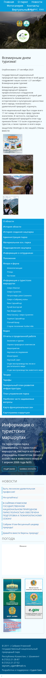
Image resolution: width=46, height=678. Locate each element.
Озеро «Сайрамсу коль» (17, 299)
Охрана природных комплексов (21, 344)
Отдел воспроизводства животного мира (25, 370)
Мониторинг (12, 356)
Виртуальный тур (23, 9)
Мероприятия (13, 348)
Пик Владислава (14, 311)
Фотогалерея (15, 5)
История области (12, 226)
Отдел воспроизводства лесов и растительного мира (21, 364)
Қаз (30, 9)
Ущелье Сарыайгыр (16, 318)
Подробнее (9, 469)
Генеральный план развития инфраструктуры (18, 387)
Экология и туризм (15, 340)
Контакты (33, 5)
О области (8, 221)
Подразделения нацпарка (17, 247)
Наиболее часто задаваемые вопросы (18, 400)
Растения (11, 275)
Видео (6, 330)
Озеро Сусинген (14, 291)
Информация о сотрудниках (18, 252)
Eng (41, 9)
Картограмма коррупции (16, 412)
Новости (37, 2)
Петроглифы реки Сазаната (19, 295)
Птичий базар (13, 322)
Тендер (7, 374)
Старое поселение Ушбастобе (20, 326)
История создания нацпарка (18, 231)
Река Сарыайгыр (14, 303)
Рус (36, 9)
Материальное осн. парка (17, 242)
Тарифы (7, 379)
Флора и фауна (11, 263)
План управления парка (16, 393)
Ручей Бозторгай (14, 307)
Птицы (10, 272)
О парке (23, 2)
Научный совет (13, 360)
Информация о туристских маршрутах (17, 282)
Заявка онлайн (28, 469)
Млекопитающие (14, 268)
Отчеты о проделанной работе (19, 336)
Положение (9, 258)
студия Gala (36, 670)
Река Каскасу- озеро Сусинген (20, 314)
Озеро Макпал (13, 288)
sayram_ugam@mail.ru (14, 665)
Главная (9, 2)
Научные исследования (17, 352)
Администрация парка (15, 237)
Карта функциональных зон (18, 407)
